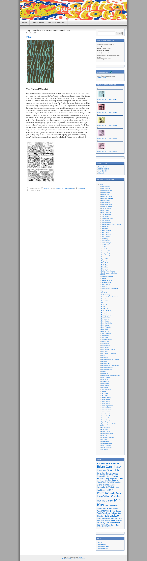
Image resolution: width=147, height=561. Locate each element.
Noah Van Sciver (104, 508)
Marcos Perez (105, 345)
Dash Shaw (105, 232)
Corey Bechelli (106, 222)
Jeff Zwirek (104, 309)
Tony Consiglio (106, 445)
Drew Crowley (105, 255)
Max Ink (103, 371)
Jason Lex (104, 299)
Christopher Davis (107, 218)
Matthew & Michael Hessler (110, 365)
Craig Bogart (110, 479)
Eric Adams (104, 267)
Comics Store (38, 22)
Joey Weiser (105, 321)
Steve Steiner (116, 520)
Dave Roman (105, 236)
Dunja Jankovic (106, 257)
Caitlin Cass (112, 474)
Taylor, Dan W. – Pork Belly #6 (107, 138)
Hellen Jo (104, 286)
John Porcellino (106, 327)
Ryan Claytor (105, 422)
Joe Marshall (105, 319)
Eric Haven (104, 269)
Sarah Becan (105, 427)
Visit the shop (101, 77)
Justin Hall (104, 329)
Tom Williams (106, 527)
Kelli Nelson (105, 335)
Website (28, 37)
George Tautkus (106, 280)
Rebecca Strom (106, 408)
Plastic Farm (101, 513)
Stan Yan (104, 435)
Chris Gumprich (106, 214)
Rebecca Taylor (106, 410)
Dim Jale (104, 247)
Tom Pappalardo (106, 443)
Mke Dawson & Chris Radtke (110, 375)
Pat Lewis (104, 395)
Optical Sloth (73, 9)
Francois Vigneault (107, 276)
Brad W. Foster (106, 208)
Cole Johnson (105, 220)
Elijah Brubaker (106, 263)
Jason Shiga (105, 301)
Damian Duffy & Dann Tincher (111, 224)
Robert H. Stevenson (108, 418)
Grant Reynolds (106, 282)
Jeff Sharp (104, 307)
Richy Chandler (106, 414)
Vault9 (80, 557)
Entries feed (102, 544)
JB (102, 303)
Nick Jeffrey (105, 385)
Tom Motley (105, 441)
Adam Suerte (105, 186)
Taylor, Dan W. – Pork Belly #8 (107, 112)
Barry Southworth (107, 204)
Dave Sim (105, 483)
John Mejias (105, 325)
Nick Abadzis (105, 383)
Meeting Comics (105, 500)
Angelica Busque (106, 196)
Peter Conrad (105, 399)
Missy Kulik (104, 373)
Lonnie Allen (105, 341)
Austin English (105, 200)
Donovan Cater (106, 251)
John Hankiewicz (106, 323)
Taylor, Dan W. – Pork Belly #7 (107, 125)
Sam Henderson (103, 518)
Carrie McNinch (104, 476)
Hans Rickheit (105, 284)
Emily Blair (104, 265)
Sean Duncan (105, 431)
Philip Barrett (105, 401)
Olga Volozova (106, 389)
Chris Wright (105, 216)
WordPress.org (103, 548)
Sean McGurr (105, 520)
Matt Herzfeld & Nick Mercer (110, 359)
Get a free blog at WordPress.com (73, 559)
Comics (102, 184)
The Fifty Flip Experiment (108, 523)
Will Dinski (104, 449)
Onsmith (104, 391)
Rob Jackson (112, 515)
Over (102, 171)
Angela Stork (105, 194)
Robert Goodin (106, 416)
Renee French (106, 412)
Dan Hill (119, 478)
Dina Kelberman (106, 249)
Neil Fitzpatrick (111, 506)
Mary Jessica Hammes (108, 353)
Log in (100, 542)
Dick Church (105, 245)
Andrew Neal (103, 463)
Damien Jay (60, 188)
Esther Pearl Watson (108, 271)
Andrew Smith (105, 192)
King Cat (101, 496)
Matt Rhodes (105, 363)
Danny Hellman (106, 230)
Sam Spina (114, 518)
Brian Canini (105, 210)
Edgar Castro (105, 261)
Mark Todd (104, 351)
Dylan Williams (105, 259)
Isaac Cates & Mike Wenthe (110, 289)
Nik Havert (104, 387)
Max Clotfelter (113, 496)
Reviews (46, 188)
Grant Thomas (103, 485)
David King (104, 239)
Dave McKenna (106, 234)
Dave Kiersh (110, 481)
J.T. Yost (104, 293)
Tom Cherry (111, 525)
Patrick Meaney (106, 397)
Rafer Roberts (105, 404)
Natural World (69, 188)
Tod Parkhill (102, 525)
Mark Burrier (105, 347)
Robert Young (105, 420)
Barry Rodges (105, 202)
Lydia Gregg (105, 343)
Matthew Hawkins (107, 367)
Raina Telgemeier (107, 406)
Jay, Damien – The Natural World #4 (48, 30)
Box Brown (115, 463)
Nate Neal (104, 379)
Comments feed (103, 546)
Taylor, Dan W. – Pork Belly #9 (107, 99)
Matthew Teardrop (107, 369)
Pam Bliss (116, 508)
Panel (99, 511)
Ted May (104, 439)
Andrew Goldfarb (106, 190)
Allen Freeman (106, 188)
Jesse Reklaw (105, 317)
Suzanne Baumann (107, 437)
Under (103, 167)
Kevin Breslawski (106, 339)
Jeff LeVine (105, 305)
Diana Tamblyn (106, 243)
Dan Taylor (104, 228)
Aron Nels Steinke (107, 198)
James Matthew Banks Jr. (109, 297)
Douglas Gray (105, 253)
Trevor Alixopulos (106, 447)
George (103, 278)
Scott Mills (104, 429)
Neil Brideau (105, 381)
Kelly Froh (104, 337)
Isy (102, 291)
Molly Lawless (105, 377)
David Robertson (115, 483)
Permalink (82, 188)
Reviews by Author (56, 22)
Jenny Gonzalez (106, 313)
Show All (101, 173)
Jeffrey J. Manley (106, 311)
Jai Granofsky (105, 295)
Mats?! (103, 355)
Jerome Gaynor (106, 315)
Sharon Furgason (107, 433)
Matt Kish (104, 361)
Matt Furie (104, 357)
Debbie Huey (105, 241)
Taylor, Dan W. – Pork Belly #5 (107, 151)
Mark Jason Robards (108, 349)
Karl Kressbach (106, 333)
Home (24, 22)
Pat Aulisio (104, 393)
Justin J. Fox (105, 331)
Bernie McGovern (107, 206)
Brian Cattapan (106, 212)
